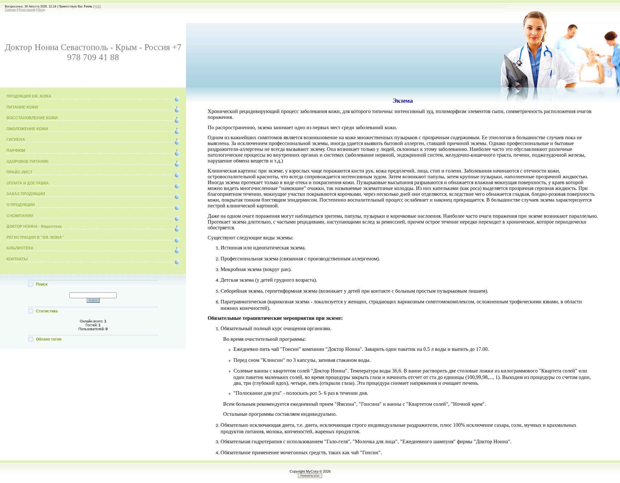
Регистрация (27, 9)
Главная (10, 9)
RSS (98, 6)
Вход (41, 9)
